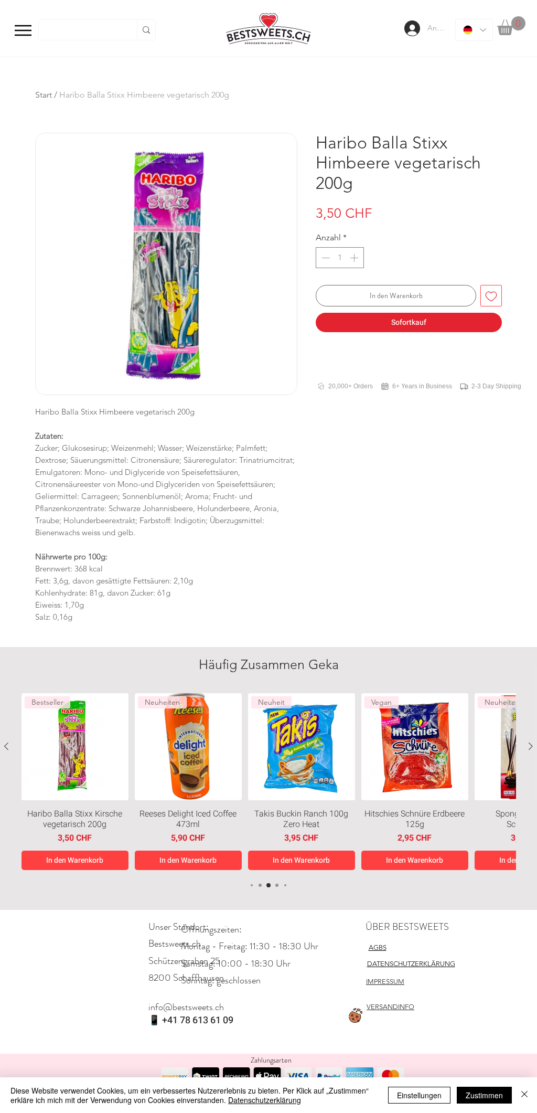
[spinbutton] (340, 258)
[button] (511, 25)
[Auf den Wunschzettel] (491, 295)
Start (43, 95)
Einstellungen (419, 1095)
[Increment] (355, 258)
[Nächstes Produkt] (530, 746)
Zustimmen (484, 1095)
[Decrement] (324, 258)
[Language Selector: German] (474, 30)
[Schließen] (524, 1095)
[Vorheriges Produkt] (6, 746)
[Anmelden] (411, 28)
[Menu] (23, 30)
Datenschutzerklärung (264, 1100)
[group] (268, 782)
